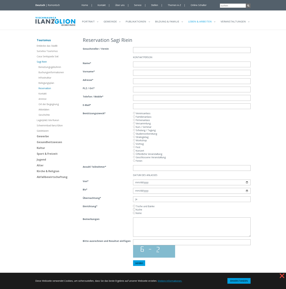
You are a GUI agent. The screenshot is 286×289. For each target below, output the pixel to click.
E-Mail (87, 105)
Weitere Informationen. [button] (170, 280)
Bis (85, 189)
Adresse (88, 80)
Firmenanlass (142, 120)
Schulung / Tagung (145, 130)
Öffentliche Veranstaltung (148, 154)
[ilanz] (55, 21)
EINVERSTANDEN (239, 280)
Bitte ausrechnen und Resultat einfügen (107, 241)
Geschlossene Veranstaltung (150, 157)
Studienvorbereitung (146, 133)
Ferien (138, 160)
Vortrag (139, 143)
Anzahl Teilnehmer (94, 166)
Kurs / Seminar (143, 126)
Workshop (141, 140)
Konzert (139, 150)
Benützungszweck (94, 113)
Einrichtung (90, 206)
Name (87, 63)
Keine (138, 213)
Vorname (89, 71)
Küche (138, 209)
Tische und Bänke (145, 206)
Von (85, 181)
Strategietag (141, 137)
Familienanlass (143, 116)
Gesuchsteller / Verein (96, 48)
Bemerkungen (91, 219)
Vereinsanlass (142, 113)
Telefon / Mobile (93, 96)
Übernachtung (92, 198)
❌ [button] (282, 275)
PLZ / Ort (89, 88)
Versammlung (143, 123)
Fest (137, 147)
